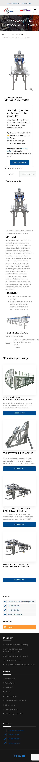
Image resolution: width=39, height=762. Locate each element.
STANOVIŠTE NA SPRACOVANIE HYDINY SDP (17, 398)
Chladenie (8, 692)
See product (19, 413)
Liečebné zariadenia (11, 709)
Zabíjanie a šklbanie (11, 696)
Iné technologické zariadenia (14, 714)
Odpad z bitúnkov (10, 705)
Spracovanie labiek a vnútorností (15, 701)
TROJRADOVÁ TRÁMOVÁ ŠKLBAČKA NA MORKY (20, 665)
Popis (11, 174)
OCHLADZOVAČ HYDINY (12, 660)
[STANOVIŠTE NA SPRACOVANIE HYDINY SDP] (19, 379)
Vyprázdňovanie (10, 683)
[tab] (11, 174)
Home (4, 34)
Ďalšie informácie (28, 174)
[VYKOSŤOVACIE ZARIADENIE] (19, 435)
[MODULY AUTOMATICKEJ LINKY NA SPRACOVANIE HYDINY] (19, 546)
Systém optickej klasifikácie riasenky (16, 645)
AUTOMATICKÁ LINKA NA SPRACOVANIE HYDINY (16, 510)
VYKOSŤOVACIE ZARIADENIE (18, 453)
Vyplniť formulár (19, 162)
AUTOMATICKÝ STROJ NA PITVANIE (16, 656)
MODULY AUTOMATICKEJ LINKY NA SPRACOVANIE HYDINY (16, 565)
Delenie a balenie (17, 34)
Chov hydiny (9, 687)
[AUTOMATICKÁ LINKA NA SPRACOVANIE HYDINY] (19, 490)
